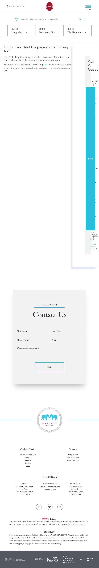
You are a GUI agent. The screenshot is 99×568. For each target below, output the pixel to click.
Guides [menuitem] (28, 463)
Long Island (17, 32)
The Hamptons (74, 32)
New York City (47, 32)
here (45, 64)
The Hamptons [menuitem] (73, 457)
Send (90, 158)
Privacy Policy (90, 559)
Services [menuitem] (27, 457)
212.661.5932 (50, 489)
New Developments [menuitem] (28, 455)
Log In (11, 6)
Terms (80, 559)
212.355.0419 (24, 494)
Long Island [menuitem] (73, 455)
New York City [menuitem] (73, 460)
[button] (80, 19)
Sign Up (20, 6)
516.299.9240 (75, 494)
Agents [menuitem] (28, 460)
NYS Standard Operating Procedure (68, 559)
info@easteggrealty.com (50, 487)
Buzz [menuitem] (28, 466)
